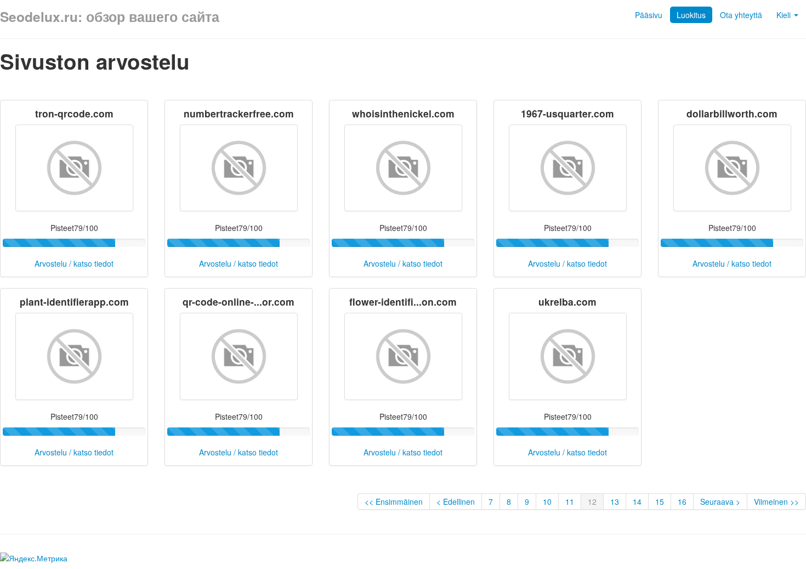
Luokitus (691, 14)
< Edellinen (455, 501)
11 (569, 501)
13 (614, 501)
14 (637, 501)
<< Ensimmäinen (394, 501)
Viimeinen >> (776, 501)
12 (592, 501)
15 (659, 501)
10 (547, 501)
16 (682, 501)
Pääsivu (648, 14)
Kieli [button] (784, 14)
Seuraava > (720, 501)
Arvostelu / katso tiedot (74, 263)
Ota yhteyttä (741, 14)
